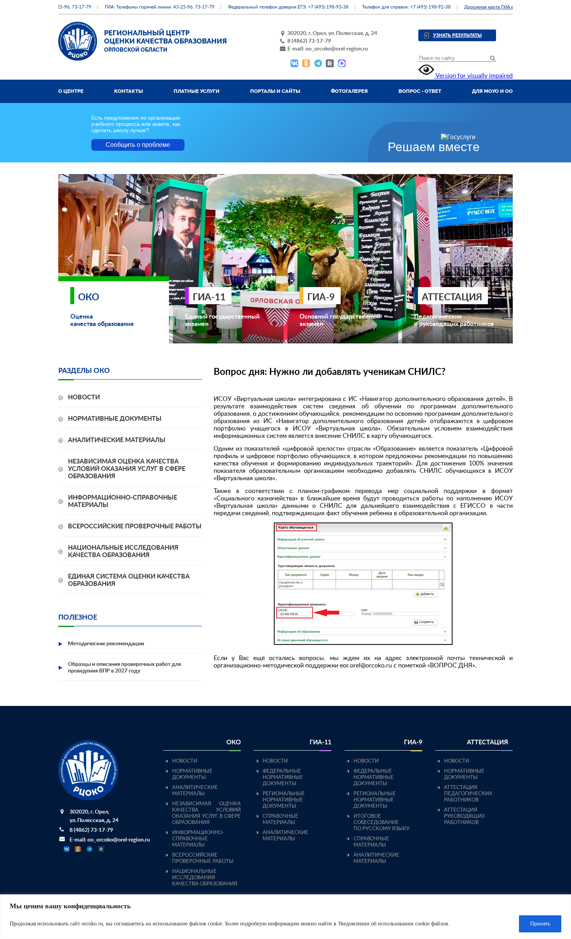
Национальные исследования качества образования (204, 878)
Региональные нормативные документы (284, 800)
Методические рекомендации (106, 643)
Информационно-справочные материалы (198, 839)
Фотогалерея (349, 91)
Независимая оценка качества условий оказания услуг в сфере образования (126, 468)
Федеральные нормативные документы (283, 777)
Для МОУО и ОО (492, 91)
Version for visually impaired (473, 76)
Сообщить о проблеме (138, 144)
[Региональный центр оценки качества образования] (77, 59)
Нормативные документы (115, 419)
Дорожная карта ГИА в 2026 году (488, 7)
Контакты (128, 91)
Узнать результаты (457, 35)
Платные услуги (196, 91)
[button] (70, 259)
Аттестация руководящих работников (464, 816)
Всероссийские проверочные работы (135, 526)
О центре (71, 91)
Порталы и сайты (275, 91)
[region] (285, 916)
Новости (84, 397)
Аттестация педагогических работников (468, 794)
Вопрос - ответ (420, 91)
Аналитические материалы (116, 440)
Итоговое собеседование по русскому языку (381, 822)
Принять (540, 924)
